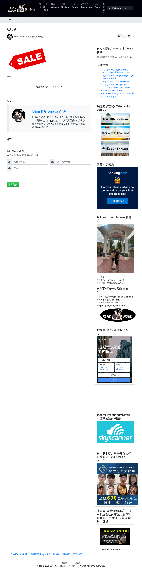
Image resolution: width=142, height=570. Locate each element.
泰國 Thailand (65, 5)
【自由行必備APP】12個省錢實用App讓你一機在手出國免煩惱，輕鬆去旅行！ (47, 554)
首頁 (40, 5)
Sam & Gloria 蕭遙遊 (22, 36)
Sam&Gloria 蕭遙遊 (57, 566)
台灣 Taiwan (75, 5)
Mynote (101, 566)
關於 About (97, 5)
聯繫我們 (104, 8)
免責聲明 (65, 563)
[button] (119, 36)
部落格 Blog (45, 7)
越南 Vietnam (55, 5)
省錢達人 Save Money (86, 5)
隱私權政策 (76, 563)
